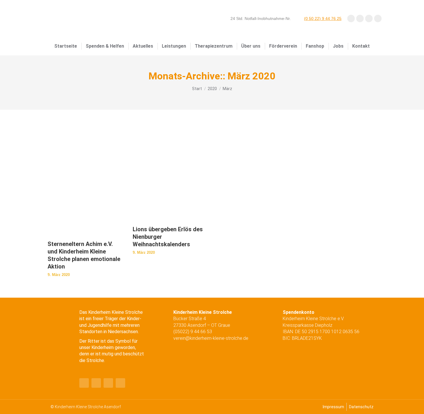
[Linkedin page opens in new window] (378, 18)
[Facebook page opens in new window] (351, 18)
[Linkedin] (108, 383)
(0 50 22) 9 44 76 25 (323, 18)
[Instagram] (120, 383)
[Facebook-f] (84, 383)
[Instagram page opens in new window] (369, 18)
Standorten (90, 331)
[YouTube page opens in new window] (360, 18)
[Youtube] (96, 383)
